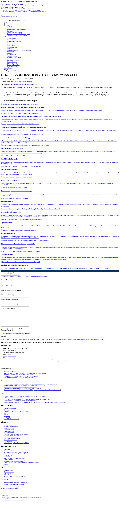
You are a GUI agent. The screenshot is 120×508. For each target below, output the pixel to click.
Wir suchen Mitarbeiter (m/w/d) (9, 271)
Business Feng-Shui (9, 428)
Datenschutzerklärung (10, 333)
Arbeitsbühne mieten (9, 475)
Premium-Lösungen (9, 470)
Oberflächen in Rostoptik (10, 440)
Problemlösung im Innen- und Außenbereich (15, 482)
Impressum (7, 416)
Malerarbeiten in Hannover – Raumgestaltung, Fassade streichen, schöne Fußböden (25, 373)
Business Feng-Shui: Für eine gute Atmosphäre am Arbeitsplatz (20, 387)
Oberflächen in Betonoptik (11, 437)
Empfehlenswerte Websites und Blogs (13, 461)
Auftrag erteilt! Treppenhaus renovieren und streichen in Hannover (21, 376)
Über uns (6, 410)
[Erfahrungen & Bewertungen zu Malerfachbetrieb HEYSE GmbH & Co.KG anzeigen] (21, 503)
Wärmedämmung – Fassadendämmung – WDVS (16, 443)
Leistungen (7, 449)
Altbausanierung (8, 425)
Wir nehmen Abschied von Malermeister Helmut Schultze (19, 374)
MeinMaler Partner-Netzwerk (11, 419)
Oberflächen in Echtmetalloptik (12, 438)
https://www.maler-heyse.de (34, 10)
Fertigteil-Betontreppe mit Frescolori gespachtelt (24, 84)
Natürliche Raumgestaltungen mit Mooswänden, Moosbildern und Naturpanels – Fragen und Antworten (30, 384)
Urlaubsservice (8, 473)
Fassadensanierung (9, 432)
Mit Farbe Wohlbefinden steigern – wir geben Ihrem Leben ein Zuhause (22, 388)
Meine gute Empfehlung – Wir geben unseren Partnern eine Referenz (21, 462)
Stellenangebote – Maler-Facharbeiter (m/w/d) (16, 452)
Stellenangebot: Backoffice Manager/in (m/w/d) (16, 453)
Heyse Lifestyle (8, 455)
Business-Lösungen (9, 472)
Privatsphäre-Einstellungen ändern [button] (9, 488)
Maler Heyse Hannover (10, 408)
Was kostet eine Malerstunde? (11, 371)
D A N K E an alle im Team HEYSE (13, 397)
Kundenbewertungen (9, 450)
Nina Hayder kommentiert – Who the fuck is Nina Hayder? (19, 377)
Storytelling (7, 456)
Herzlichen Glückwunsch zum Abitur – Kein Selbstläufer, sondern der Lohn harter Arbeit (27, 399)
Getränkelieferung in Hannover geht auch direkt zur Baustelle (20, 400)
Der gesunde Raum (9, 429)
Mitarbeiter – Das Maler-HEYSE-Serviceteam (16, 411)
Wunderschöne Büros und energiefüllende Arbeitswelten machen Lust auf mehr (24, 385)
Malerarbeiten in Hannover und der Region (15, 458)
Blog (5, 413)
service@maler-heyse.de (18, 10)
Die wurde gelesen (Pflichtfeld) (16, 333)
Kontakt (6, 414)
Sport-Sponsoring (8, 459)
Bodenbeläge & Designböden (11, 426)
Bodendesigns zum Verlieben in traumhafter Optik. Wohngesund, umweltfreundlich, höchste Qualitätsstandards (32, 390)
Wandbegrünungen (9, 431)
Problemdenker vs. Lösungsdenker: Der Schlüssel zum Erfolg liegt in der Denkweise (26, 396)
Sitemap (6, 464)
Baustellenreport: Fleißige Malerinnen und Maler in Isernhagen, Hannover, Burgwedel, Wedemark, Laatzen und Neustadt (35, 402)
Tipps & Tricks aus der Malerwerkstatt (14, 484)
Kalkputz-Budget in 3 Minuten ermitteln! (14, 476)
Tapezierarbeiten (8, 441)
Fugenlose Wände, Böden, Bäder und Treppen (16, 434)
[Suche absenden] (24, 20)
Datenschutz (7, 417)
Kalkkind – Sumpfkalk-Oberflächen (13, 435)
